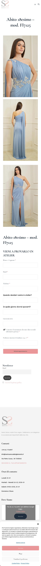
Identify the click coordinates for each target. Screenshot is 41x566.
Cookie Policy (16, 563)
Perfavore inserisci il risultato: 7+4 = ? (15, 338)
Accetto (20, 516)
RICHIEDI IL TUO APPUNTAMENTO (13, 463)
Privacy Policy (25, 563)
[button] (38, 524)
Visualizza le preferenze (21, 559)
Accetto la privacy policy (13, 383)
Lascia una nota (8, 319)
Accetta (20, 548)
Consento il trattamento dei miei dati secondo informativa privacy (21, 331)
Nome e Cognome (9, 260)
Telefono (6, 284)
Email (5, 272)
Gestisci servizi (20, 542)
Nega (20, 554)
